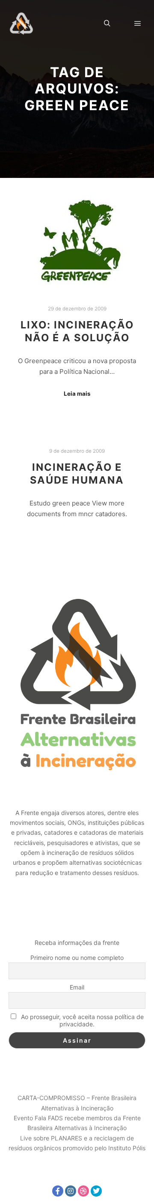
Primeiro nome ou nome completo (77, 957)
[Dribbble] (83, 1191)
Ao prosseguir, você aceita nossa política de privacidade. (81, 1020)
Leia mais (77, 393)
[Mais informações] (122, 23)
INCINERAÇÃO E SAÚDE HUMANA (77, 474)
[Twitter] (96, 1191)
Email (77, 987)
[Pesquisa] (107, 23)
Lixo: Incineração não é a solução (77, 331)
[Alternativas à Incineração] (21, 23)
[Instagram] (70, 1191)
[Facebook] (57, 1191)
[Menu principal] (137, 23)
